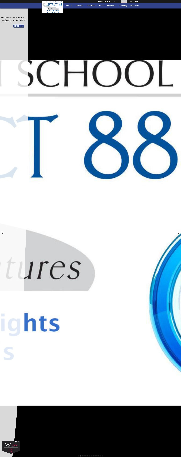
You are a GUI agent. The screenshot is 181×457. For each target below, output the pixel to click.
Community (122, 6)
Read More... (18, 23)
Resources (134, 6)
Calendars (79, 6)
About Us (68, 6)
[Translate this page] (114, 1)
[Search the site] (118, 1)
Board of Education (107, 6)
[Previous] (2, 232)
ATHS (130, 1)
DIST (123, 1)
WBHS (136, 1)
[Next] (178, 232)
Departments (91, 6)
